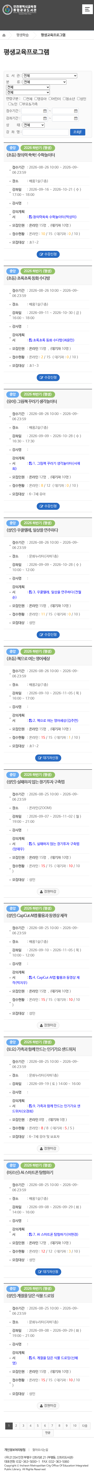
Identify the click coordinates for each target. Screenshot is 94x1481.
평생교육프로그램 (53, 35)
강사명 (16, 203)
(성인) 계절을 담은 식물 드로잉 (30, 1296)
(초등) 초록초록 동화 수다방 (28, 278)
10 (75, 1426)
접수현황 (18, 234)
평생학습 (22, 35)
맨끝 (47, 1432)
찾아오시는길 (40, 1450)
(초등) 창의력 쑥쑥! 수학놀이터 (30, 155)
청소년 (70, 99)
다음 (84, 1426)
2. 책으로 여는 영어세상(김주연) (55, 721)
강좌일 (16, 190)
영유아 (42, 99)
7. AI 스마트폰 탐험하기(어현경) (55, 1235)
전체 (29, 99)
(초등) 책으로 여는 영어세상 (28, 658)
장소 (15, 181)
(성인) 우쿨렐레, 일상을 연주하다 (32, 530)
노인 (14, 104)
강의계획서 (18, 214)
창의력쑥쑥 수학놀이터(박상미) (54, 217)
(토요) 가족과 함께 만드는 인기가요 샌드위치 (41, 1049)
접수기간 (18, 167)
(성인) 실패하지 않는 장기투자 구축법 (35, 782)
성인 (83, 99)
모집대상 (18, 242)
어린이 (56, 99)
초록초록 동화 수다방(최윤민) (53, 340)
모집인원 (18, 225)
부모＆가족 (30, 104)
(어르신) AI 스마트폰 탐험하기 (29, 1172)
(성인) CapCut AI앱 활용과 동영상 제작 (36, 915)
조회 (76, 132)
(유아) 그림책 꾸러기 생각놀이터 (31, 401)
